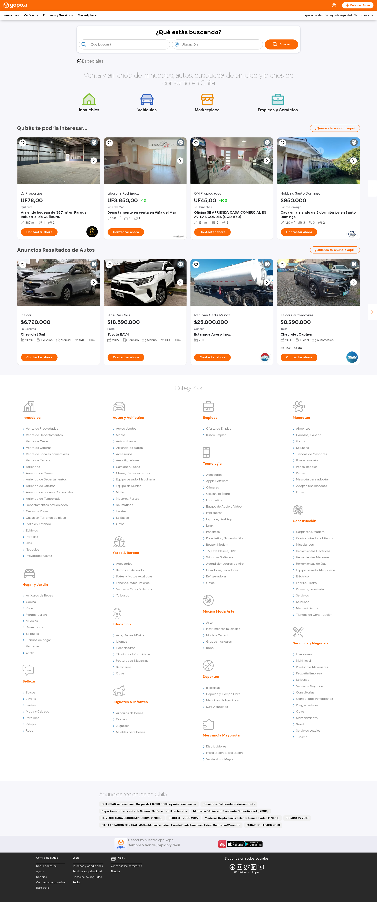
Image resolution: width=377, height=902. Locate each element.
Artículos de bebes (129, 713)
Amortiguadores (128, 460)
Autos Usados (126, 428)
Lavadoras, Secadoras (222, 570)
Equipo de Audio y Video (224, 506)
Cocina (31, 602)
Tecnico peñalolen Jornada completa (229, 804)
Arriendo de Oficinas (40, 486)
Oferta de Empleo (219, 428)
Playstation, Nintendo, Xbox (226, 538)
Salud (300, 724)
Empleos (210, 417)
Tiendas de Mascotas (311, 454)
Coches (121, 719)
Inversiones (304, 654)
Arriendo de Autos (129, 448)
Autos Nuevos (126, 441)
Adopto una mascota (311, 486)
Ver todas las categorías (126, 866)
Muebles (32, 621)
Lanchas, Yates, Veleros (133, 583)
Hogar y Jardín (35, 584)
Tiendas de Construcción (314, 615)
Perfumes (32, 718)
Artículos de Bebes (39, 595)
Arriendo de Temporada (43, 499)
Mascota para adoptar (312, 479)
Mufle (120, 492)
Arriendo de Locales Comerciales (49, 492)
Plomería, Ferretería (310, 589)
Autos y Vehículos (128, 417)
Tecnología (212, 463)
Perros (301, 473)
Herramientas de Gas (311, 564)
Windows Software (219, 557)
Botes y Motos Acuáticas (134, 576)
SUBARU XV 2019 (297, 818)
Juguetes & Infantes (130, 702)
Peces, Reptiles (307, 467)
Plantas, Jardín (36, 615)
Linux (209, 525)
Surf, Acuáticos (217, 707)
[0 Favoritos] (22, 142)
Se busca (32, 634)
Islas (29, 543)
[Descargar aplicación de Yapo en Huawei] (222, 844)
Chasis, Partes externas (133, 473)
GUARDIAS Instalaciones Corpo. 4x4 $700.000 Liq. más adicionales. (149, 804)
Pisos (29, 608)
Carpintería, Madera (310, 532)
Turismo (301, 737)
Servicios (302, 595)
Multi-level (303, 661)
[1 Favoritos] (195, 142)
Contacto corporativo (50, 882)
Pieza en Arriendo (38, 524)
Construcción (304, 521)
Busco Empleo (216, 435)
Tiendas (116, 871)
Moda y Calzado (37, 711)
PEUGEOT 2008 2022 (184, 818)
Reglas (77, 882)
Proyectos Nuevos (39, 556)
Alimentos (303, 428)
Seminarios (124, 667)
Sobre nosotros (46, 866)
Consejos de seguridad (338, 15)
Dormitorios (34, 627)
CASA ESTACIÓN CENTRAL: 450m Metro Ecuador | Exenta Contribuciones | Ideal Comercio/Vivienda (171, 825)
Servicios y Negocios (310, 643)
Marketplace (87, 15)
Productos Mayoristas (312, 667)
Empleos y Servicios (58, 15)
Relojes (31, 724)
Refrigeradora (216, 576)
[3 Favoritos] (109, 142)
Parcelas (32, 537)
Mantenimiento (307, 608)
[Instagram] (239, 867)
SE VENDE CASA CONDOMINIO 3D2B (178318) (132, 818)
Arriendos (33, 467)
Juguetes (122, 726)
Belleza (29, 681)
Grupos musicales (219, 641)
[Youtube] (260, 867)
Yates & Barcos (126, 552)
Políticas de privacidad (87, 871)
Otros (30, 653)
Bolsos (30, 692)
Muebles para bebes (130, 732)
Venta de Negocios (309, 686)
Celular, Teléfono (218, 494)
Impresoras (214, 513)
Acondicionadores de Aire (225, 564)
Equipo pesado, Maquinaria (135, 479)
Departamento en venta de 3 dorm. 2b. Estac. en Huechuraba (144, 811)
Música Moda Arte (218, 611)
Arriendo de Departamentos (46, 479)
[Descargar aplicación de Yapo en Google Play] (254, 844)
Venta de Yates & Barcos (134, 589)
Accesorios (124, 454)
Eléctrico (302, 576)
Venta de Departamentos (44, 435)
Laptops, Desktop (219, 519)
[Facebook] (232, 867)
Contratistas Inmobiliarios (314, 538)
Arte (209, 622)
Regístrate (42, 887)
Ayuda (40, 871)
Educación (122, 624)
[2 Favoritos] (282, 142)
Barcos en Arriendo (130, 570)
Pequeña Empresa (309, 673)
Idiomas (121, 641)
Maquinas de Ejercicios (222, 700)
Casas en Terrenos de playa (46, 518)
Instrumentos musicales (223, 629)
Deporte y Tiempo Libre (223, 694)
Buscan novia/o (307, 460)
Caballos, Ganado (308, 435)
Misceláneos (305, 544)
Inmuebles (11, 15)
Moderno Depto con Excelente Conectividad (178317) (242, 818)
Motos (120, 435)
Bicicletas (213, 688)
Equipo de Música (128, 486)
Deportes (211, 676)
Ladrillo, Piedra (306, 583)
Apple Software (217, 481)
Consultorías (305, 692)
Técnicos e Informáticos (133, 654)
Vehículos (31, 15)
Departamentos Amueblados (47, 505)
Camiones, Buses (128, 467)
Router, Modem (217, 544)
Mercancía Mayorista (221, 735)
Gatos (300, 441)
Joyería (31, 699)
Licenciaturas (125, 648)
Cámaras (212, 487)
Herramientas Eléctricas (313, 551)
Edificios (32, 530)
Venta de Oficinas (38, 448)
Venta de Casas (37, 441)
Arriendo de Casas (39, 473)
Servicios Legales (308, 730)
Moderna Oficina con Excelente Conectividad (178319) (231, 811)
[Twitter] (246, 867)
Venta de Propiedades (42, 428)
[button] (93, 160)
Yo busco (122, 595)
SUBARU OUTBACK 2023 (263, 825)
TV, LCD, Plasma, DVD (221, 551)
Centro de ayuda (363, 15)
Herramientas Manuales (313, 557)
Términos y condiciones (88, 866)
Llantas (121, 511)
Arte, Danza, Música (130, 635)
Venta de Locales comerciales (47, 454)
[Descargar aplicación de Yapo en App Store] (236, 844)
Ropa (29, 730)
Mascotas (301, 417)
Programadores (307, 705)
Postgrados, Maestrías (132, 661)
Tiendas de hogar (38, 640)
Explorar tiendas (313, 15)
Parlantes (213, 532)
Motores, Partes (127, 499)
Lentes (31, 705)
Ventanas (33, 646)
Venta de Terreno (38, 460)
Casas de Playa (37, 511)
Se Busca (122, 518)
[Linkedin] (253, 867)
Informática (214, 500)
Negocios (32, 549)
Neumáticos (124, 505)
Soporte (41, 877)
